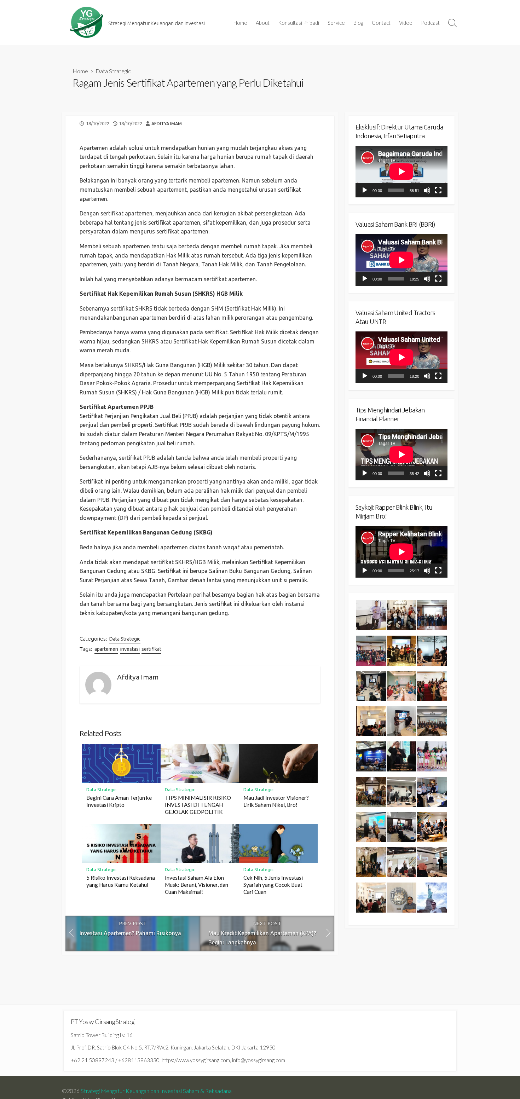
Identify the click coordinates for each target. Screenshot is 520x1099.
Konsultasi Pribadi (298, 22)
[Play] (364, 190)
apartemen (106, 649)
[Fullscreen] (438, 190)
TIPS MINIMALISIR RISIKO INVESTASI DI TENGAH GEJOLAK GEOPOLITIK (198, 804)
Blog (358, 22)
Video (405, 22)
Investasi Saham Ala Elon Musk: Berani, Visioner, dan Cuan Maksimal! (196, 884)
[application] (401, 171)
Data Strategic (113, 71)
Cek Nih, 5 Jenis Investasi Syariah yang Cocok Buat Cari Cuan (273, 884)
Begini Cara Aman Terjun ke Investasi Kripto (119, 801)
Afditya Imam (166, 123)
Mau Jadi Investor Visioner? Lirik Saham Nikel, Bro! (276, 801)
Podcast (430, 22)
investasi (130, 649)
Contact (381, 22)
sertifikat (151, 649)
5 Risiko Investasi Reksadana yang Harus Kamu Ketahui (120, 881)
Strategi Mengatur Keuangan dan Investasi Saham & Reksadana (156, 1091)
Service (336, 22)
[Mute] (427, 190)
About (263, 22)
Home (240, 22)
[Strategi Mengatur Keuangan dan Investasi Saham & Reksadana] (86, 22)
